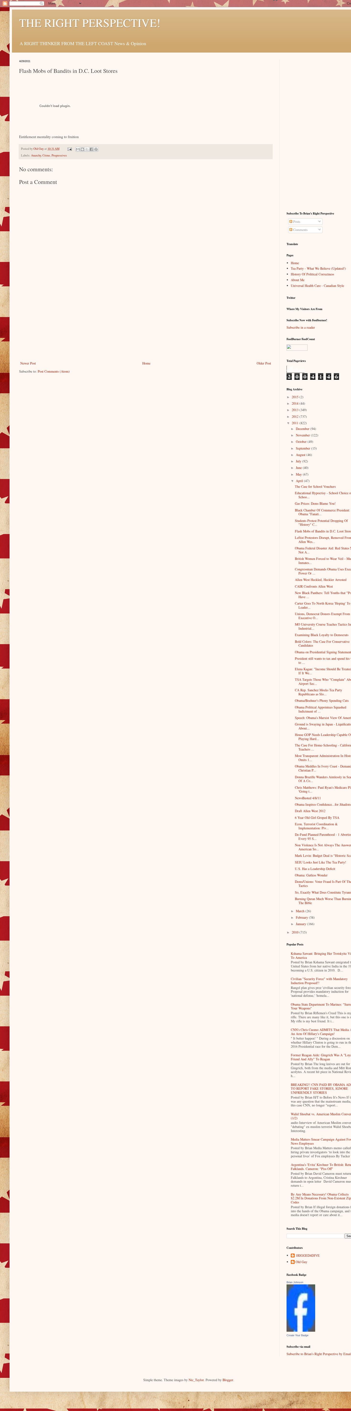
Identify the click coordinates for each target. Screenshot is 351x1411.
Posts (296, 221)
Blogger (228, 1380)
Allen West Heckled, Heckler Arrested (320, 579)
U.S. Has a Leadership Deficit (315, 868)
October (302, 441)
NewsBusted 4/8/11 (308, 798)
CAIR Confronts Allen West (314, 586)
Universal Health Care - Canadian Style (317, 285)
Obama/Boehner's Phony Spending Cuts (322, 700)
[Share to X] (87, 149)
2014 (295, 403)
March (300, 911)
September (303, 448)
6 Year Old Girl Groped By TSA (317, 817)
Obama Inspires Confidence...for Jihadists (323, 804)
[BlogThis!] (82, 149)
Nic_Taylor (196, 1380)
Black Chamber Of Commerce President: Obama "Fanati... (322, 512)
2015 (295, 397)
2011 (295, 423)
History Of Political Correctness (312, 274)
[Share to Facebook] (91, 149)
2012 (295, 416)
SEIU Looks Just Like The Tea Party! (320, 862)
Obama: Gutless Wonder (311, 875)
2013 (295, 410)
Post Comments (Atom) (54, 371)
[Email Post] (69, 149)
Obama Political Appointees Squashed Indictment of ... (320, 709)
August (301, 454)
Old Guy (301, 1262)
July (299, 461)
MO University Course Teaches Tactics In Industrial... (323, 626)
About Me (297, 280)
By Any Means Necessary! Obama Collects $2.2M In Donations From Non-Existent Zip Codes (321, 1198)
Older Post (264, 363)
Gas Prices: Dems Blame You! (315, 503)
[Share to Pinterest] (96, 149)
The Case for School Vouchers (315, 486)
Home (146, 363)
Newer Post (28, 363)
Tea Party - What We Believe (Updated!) (318, 268)
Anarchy (36, 155)
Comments (300, 229)
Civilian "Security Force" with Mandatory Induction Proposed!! (319, 980)
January (301, 924)
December (303, 428)
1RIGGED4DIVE (308, 1256)
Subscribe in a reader (301, 327)
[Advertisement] (145, 324)
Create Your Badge (297, 1335)
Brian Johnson (295, 1282)
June (299, 467)
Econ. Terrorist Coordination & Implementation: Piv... (316, 826)
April (300, 480)
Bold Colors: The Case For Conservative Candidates (322, 643)
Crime (46, 155)
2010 (295, 932)
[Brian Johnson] (301, 1330)
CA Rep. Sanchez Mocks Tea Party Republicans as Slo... (318, 692)
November (303, 435)
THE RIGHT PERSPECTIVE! (89, 22)
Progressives (59, 155)
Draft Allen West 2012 (310, 811)
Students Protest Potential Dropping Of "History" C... (321, 522)
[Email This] (77, 149)
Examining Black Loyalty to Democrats (321, 635)
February (302, 917)
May (299, 474)
